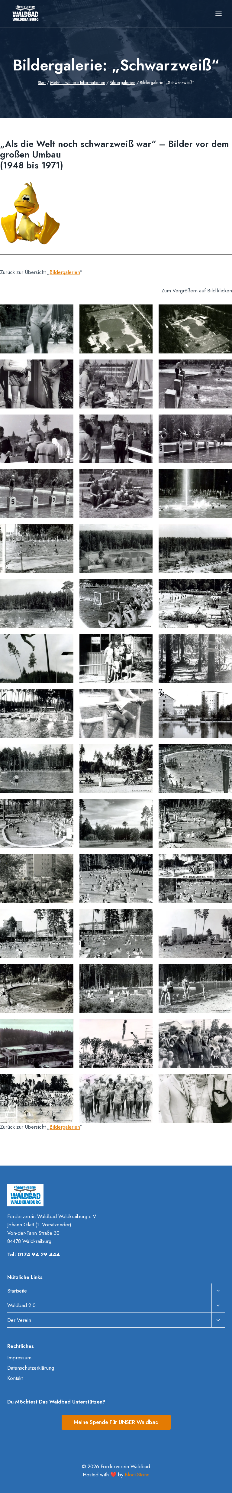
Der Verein (19, 1320)
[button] (36, 328)
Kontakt (15, 1378)
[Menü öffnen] (218, 13)
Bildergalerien (65, 272)
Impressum (19, 1357)
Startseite (17, 1290)
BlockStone (137, 1474)
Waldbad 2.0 (21, 1305)
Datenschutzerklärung (30, 1367)
